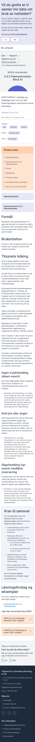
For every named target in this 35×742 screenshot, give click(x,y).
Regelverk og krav (8, 59)
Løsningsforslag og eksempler (16, 182)
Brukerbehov (10, 173)
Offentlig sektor (14, 133)
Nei (15, 40)
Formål (8, 168)
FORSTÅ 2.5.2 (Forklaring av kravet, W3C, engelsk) (15, 631)
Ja (5, 40)
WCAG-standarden (8, 62)
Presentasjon (12, 139)
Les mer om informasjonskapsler (14, 34)
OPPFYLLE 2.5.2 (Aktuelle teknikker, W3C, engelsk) (14, 619)
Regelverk (13, 55)
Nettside (24, 127)
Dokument (13, 127)
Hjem (3, 55)
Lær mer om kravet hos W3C (16, 187)
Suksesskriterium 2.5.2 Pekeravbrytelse (14, 163)
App (4, 127)
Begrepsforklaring (12, 157)
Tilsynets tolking (12, 177)
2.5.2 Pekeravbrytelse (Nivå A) (13, 65)
